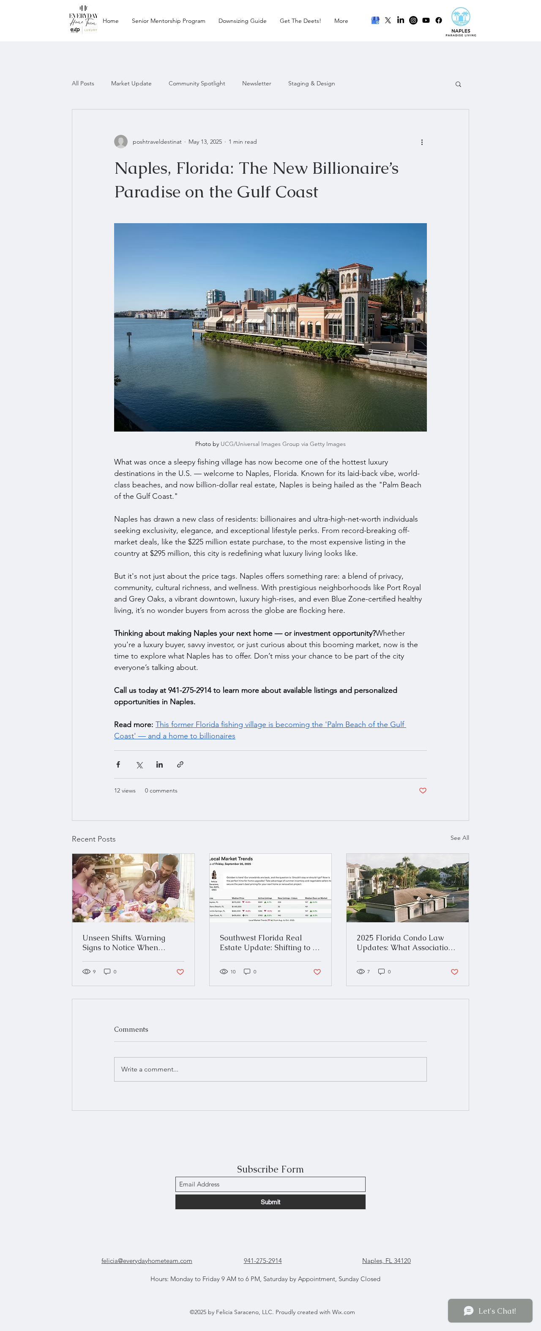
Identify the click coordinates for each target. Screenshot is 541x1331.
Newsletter (256, 83)
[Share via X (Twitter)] (139, 764)
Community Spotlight (197, 83)
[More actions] (422, 142)
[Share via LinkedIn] (160, 764)
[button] (458, 83)
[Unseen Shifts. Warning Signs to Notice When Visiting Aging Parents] (133, 888)
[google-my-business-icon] (375, 20)
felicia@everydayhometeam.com (146, 1261)
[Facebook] (438, 20)
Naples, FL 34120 (386, 1261)
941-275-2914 (263, 1261)
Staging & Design (311, 83)
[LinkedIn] (400, 20)
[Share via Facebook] (118, 764)
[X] (388, 20)
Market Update (131, 83)
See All (460, 838)
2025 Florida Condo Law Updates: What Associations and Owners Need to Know (406, 942)
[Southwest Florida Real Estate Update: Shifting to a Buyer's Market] (271, 888)
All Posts (83, 83)
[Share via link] (180, 764)
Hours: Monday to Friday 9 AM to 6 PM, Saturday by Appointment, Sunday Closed (265, 1279)
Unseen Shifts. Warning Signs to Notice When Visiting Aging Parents (123, 942)
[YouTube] (426, 20)
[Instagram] (413, 20)
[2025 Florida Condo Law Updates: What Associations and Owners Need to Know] (408, 888)
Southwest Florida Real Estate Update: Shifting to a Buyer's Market (268, 942)
